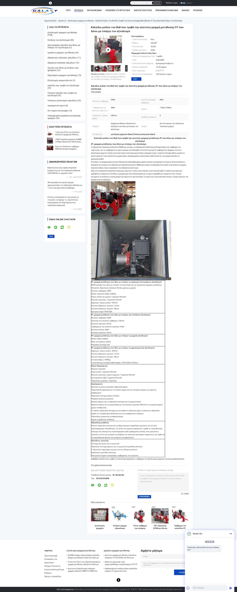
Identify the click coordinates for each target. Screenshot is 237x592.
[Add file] (188, 588)
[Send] (231, 588)
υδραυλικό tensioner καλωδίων (61, 63)
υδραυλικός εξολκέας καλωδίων (62, 58)
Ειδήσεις (185, 10)
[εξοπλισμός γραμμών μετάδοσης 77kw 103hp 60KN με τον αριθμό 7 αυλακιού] (99, 514)
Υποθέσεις (197, 10)
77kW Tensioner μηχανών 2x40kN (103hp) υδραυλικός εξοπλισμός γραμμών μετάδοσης (68, 141)
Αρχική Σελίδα (50, 21)
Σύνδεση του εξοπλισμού (59, 40)
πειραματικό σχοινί (56, 105)
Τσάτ (135, 79)
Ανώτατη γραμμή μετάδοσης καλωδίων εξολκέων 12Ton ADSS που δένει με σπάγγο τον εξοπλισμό (120, 556)
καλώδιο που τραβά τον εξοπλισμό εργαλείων (117, 459)
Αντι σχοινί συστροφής (58, 110)
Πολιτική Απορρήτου (65, 589)
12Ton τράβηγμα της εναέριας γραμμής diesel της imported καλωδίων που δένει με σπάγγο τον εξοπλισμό (140, 527)
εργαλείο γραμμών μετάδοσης (61, 52)
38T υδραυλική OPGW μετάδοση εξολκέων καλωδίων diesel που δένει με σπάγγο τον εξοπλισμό (160, 527)
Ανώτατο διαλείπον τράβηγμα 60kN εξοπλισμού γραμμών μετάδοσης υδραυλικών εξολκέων (68, 149)
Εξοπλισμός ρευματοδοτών (60, 80)
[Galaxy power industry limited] (44, 11)
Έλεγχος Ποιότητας (143, 10)
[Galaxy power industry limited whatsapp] (57, 227)
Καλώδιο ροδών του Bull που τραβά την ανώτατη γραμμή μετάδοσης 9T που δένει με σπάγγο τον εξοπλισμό (108, 76)
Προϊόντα (78, 10)
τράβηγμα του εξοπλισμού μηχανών (150, 459)
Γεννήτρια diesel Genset (174, 459)
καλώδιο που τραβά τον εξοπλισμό (63, 85)
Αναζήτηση (156, 3)
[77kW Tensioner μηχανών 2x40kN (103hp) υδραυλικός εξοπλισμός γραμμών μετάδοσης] (50, 141)
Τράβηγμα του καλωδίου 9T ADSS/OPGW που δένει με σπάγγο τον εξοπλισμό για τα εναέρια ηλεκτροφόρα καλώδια (180, 527)
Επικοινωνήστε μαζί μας (167, 10)
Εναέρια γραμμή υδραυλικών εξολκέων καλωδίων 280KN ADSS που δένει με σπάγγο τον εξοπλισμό (120, 527)
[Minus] (230, 533)
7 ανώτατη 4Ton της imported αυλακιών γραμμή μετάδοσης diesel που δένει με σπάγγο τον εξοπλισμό (84, 563)
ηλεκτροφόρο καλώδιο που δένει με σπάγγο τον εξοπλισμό (64, 46)
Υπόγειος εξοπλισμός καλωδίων (62, 100)
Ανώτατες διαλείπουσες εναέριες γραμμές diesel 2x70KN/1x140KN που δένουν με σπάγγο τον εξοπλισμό (82, 570)
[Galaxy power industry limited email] (51, 227)
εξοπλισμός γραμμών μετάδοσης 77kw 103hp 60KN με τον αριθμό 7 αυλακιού (100, 527)
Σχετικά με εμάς (94, 10)
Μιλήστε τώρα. (172, 3)
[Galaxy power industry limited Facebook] (50, 3)
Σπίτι (68, 10)
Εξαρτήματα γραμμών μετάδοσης (62, 75)
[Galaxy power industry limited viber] (70, 227)
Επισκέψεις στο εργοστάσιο (118, 10)
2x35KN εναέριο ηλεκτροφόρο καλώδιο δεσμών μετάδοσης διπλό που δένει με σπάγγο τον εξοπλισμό (83, 556)
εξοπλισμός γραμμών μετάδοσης (81, 21)
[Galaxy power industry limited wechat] (64, 227)
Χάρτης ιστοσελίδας (52, 576)
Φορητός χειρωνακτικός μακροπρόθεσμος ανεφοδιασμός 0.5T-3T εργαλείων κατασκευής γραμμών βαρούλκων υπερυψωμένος (121, 563)
